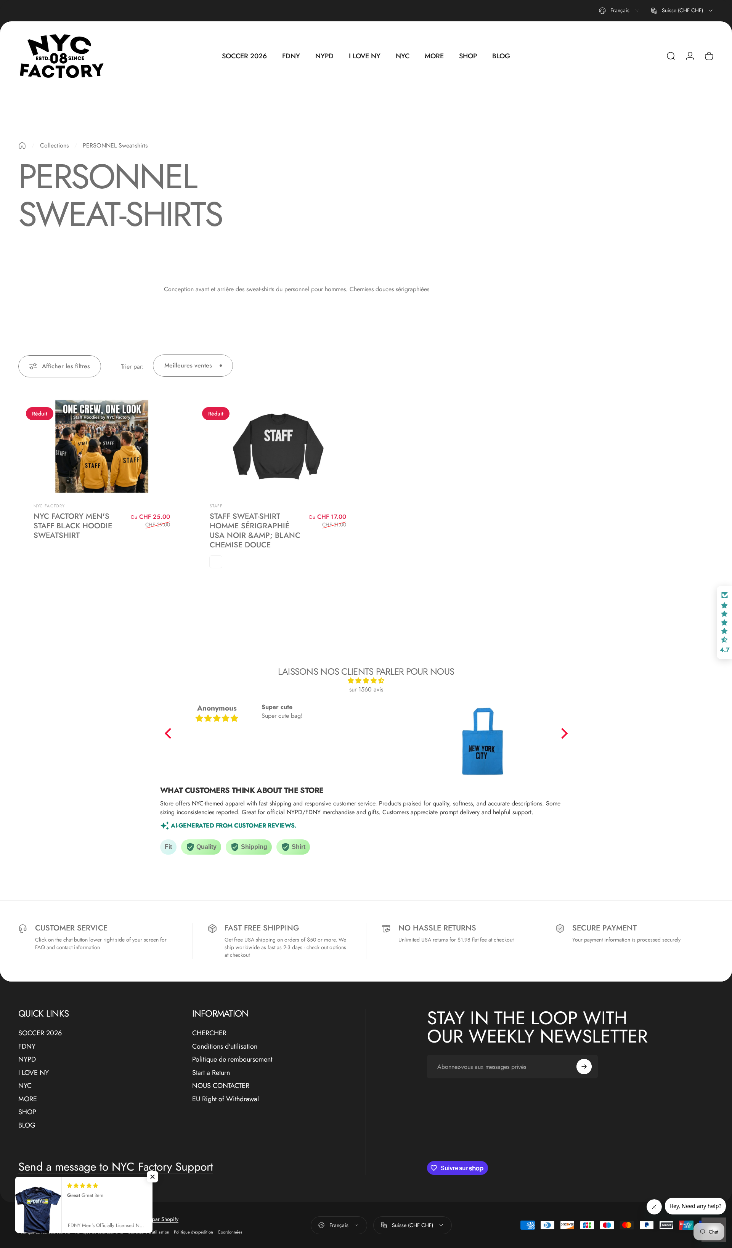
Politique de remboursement (232, 1059)
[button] (169, 733)
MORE (27, 1099)
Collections (54, 145)
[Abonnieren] (584, 1066)
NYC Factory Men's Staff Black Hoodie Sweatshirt (73, 526)
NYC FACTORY (49, 506)
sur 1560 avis (366, 689)
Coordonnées (230, 1232)
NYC (25, 1085)
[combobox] (619, 10)
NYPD (27, 1059)
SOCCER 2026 (40, 1033)
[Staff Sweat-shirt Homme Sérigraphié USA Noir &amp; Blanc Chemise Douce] (277, 446)
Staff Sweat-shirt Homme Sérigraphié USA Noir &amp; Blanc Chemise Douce (255, 530)
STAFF (216, 506)
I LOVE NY (33, 1072)
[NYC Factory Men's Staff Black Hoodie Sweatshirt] (101, 446)
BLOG (26, 1125)
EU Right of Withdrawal (225, 1099)
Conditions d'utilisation (224, 1046)
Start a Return (211, 1072)
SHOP (27, 1112)
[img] (366, 680)
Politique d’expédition (193, 1232)
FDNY (26, 1046)
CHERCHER (209, 1033)
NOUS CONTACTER (220, 1085)
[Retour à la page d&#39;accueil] (22, 145)
